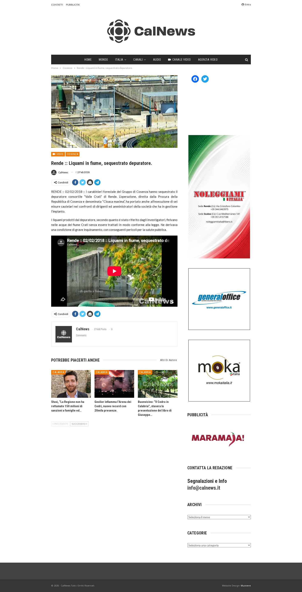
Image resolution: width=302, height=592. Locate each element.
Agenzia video (208, 59)
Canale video (181, 59)
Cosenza (72, 154)
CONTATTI (57, 4)
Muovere (246, 585)
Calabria (58, 372)
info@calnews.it (203, 488)
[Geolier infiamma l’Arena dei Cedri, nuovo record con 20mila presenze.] (114, 384)
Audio (157, 59)
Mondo (103, 59)
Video (59, 154)
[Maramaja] (218, 439)
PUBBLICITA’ (73, 4)
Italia (119, 59)
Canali (138, 59)
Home (88, 59)
